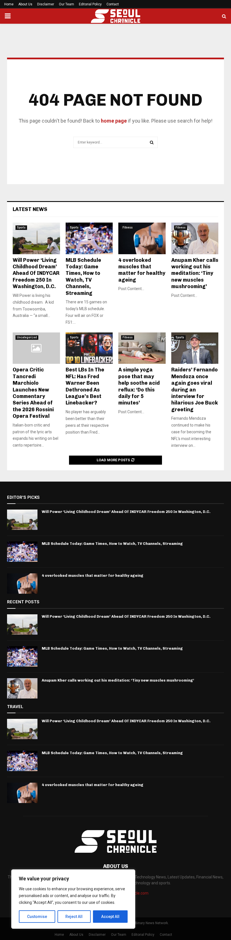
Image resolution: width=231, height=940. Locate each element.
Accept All (110, 916)
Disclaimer (45, 4)
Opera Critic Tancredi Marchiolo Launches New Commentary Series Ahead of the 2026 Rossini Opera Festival (33, 393)
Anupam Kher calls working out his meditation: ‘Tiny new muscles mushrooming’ (194, 273)
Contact (112, 4)
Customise (37, 916)
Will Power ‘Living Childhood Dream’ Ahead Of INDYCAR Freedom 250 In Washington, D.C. (36, 273)
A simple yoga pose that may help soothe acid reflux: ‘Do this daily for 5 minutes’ (139, 386)
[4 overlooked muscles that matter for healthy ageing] (142, 238)
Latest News (30, 209)
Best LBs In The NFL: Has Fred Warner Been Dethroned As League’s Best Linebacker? (85, 386)
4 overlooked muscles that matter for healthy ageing (141, 270)
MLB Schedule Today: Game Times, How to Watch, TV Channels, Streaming (83, 276)
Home (9, 4)
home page (114, 121)
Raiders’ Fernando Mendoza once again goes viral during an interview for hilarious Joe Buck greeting (194, 389)
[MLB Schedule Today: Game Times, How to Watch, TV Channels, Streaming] (89, 238)
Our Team (66, 4)
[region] (73, 899)
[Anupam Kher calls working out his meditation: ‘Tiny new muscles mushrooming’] (195, 238)
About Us (25, 4)
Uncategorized (27, 337)
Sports (21, 227)
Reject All (74, 916)
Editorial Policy (90, 4)
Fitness (128, 227)
